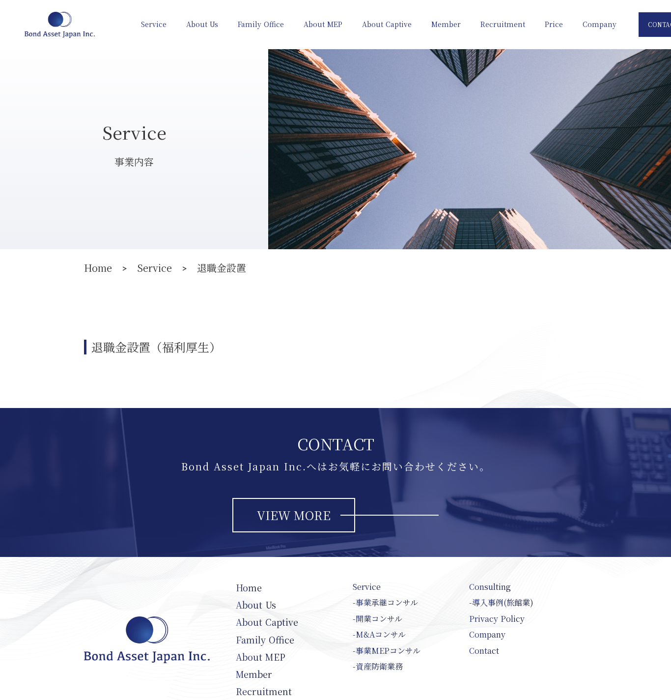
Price (554, 24)
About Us (202, 24)
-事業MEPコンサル (386, 650)
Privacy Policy (497, 618)
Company (599, 24)
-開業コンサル (377, 618)
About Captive (387, 24)
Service (154, 24)
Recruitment (502, 24)
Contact (484, 650)
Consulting (490, 587)
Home (98, 268)
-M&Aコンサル (379, 634)
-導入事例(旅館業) (501, 602)
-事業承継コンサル (385, 602)
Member (446, 24)
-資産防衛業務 (378, 666)
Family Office (261, 24)
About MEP (323, 24)
